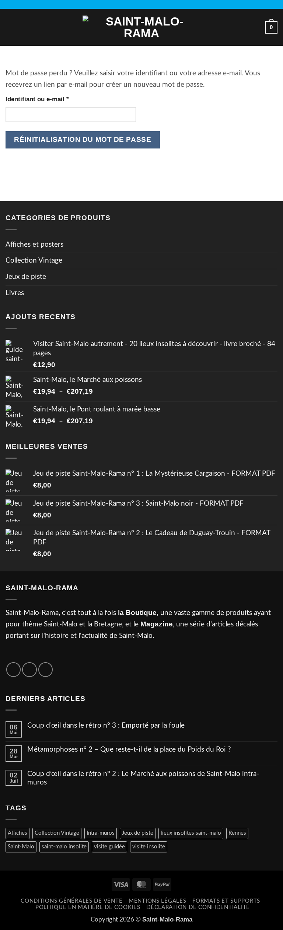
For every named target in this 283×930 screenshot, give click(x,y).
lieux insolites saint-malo (191, 833)
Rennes (237, 833)
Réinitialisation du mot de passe (82, 139)
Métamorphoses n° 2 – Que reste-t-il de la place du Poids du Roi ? (129, 749)
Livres (15, 293)
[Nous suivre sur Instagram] (141, 4)
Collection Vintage (34, 260)
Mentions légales (157, 901)
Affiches (17, 833)
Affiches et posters (34, 244)
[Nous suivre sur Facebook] (133, 4)
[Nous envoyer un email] (150, 4)
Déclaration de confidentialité (198, 907)
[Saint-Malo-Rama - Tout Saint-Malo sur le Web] (141, 27)
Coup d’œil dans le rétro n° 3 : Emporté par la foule (106, 725)
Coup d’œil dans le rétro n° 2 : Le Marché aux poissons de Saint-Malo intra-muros (143, 778)
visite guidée (109, 846)
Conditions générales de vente (71, 901)
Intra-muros (101, 833)
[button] (11, 27)
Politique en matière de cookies (87, 907)
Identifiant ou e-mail (53, 99)
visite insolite (148, 846)
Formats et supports (226, 901)
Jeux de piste (26, 276)
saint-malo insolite (64, 846)
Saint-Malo (21, 846)
